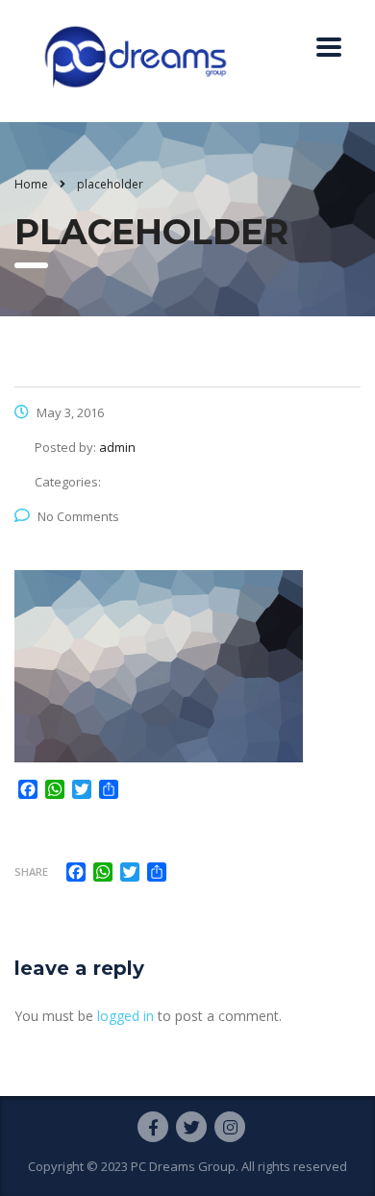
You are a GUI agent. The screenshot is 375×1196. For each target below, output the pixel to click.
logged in (125, 1016)
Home (31, 184)
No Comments (78, 516)
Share (31, 871)
